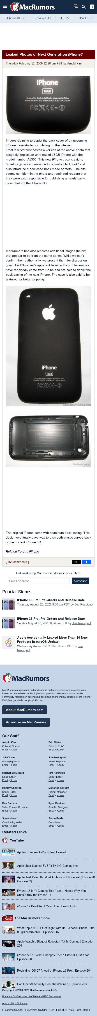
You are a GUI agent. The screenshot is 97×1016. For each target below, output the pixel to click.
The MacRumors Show (32, 918)
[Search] (85, 7)
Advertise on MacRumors (26, 722)
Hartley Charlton (12, 788)
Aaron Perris (55, 818)
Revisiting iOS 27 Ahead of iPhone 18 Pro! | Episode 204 (54, 970)
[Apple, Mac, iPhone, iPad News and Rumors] (32, 12)
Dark (85, 1010)
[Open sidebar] (92, 7)
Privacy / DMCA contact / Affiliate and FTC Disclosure (31, 996)
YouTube (17, 840)
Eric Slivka (54, 742)
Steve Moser (9, 818)
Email (5, 749)
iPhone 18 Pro (16, 18)
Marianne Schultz (58, 788)
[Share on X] (76, 562)
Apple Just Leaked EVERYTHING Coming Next (48, 865)
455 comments (17, 562)
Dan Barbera (9, 803)
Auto (71, 1010)
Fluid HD (61, 1010)
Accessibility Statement (15, 1003)
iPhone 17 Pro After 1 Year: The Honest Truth (46, 906)
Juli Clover (8, 757)
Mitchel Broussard (13, 772)
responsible (36, 178)
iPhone (34, 551)
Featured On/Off (13, 1010)
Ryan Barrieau (56, 803)
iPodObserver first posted (24, 150)
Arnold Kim (74, 63)
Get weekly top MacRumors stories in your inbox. (48, 573)
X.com (13, 749)
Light (78, 1010)
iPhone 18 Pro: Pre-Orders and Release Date (51, 600)
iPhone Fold (43, 18)
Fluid (51, 1010)
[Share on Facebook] (86, 562)
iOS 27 (64, 18)
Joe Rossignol (84, 604)
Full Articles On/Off (35, 1010)
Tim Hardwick (56, 772)
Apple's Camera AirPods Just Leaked (41, 852)
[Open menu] (5, 7)
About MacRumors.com (24, 710)
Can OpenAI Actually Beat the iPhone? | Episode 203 (52, 984)
